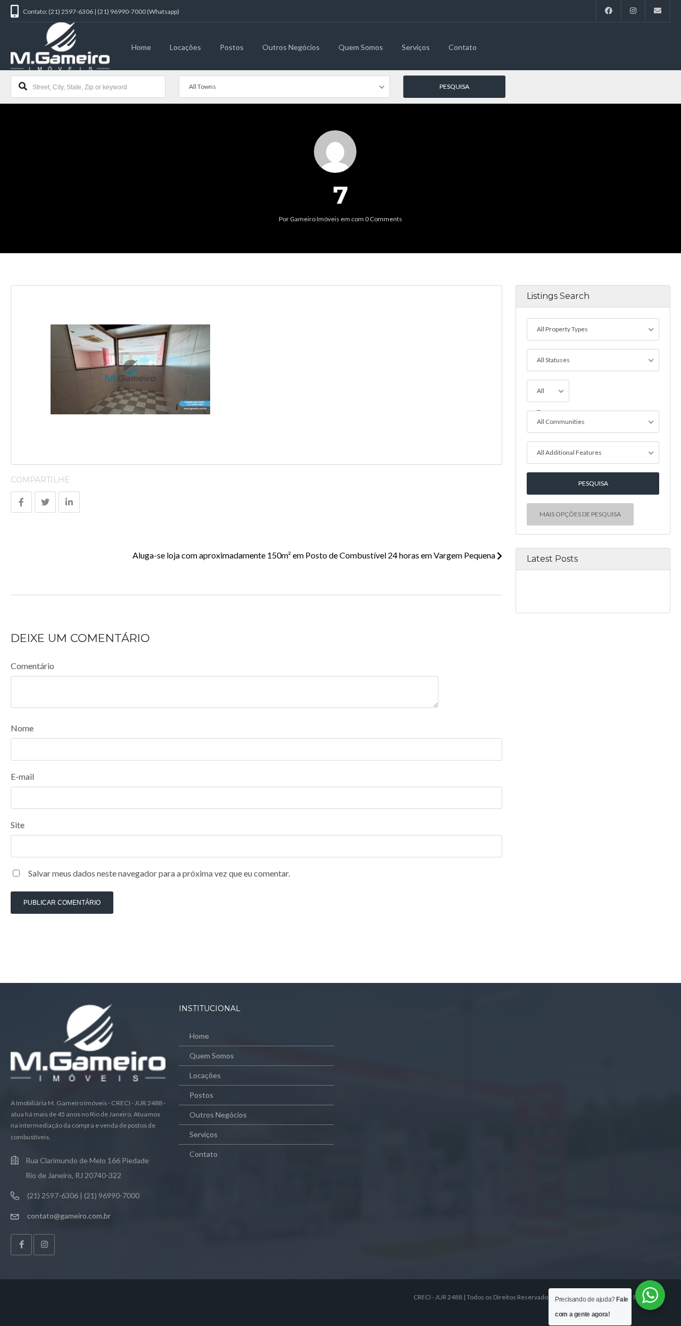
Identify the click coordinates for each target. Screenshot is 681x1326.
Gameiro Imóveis (314, 219)
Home (141, 47)
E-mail (22, 776)
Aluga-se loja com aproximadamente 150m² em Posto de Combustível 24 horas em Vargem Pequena (314, 555)
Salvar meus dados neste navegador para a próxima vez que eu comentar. (159, 873)
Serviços (416, 47)
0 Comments (383, 219)
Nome (22, 728)
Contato (463, 47)
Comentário (32, 666)
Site (17, 825)
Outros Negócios (291, 47)
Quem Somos (360, 47)
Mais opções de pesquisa (580, 514)
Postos (232, 47)
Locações (185, 47)
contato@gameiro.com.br (69, 1215)
